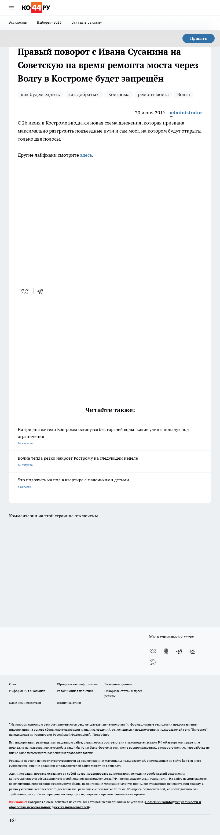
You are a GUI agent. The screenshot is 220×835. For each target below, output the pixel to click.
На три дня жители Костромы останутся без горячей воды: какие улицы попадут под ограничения (103, 436)
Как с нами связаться (25, 703)
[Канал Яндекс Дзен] (193, 651)
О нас (13, 684)
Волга (183, 94)
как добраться (84, 94)
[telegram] (41, 291)
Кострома (119, 94)
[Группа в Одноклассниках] (166, 651)
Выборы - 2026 (49, 22)
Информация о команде (27, 691)
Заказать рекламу (87, 22)
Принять (198, 38)
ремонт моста (153, 94)
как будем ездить (40, 94)
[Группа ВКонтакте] (152, 651)
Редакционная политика (75, 691)
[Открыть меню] (11, 7)
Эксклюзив (18, 22)
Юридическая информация (77, 684)
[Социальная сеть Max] (152, 662)
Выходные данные (118, 684)
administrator (186, 112)
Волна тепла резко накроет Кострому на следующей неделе (78, 461)
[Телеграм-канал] (179, 651)
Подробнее (101, 735)
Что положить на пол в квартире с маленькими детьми (73, 483)
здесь (86, 155)
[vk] (25, 291)
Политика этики (69, 703)
